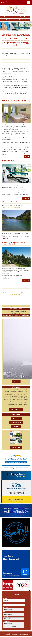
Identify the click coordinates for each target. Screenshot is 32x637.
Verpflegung (6, 621)
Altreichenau (16, 418)
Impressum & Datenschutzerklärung (20, 634)
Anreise (5, 598)
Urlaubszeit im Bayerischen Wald (12, 202)
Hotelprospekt (16, 447)
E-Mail (22, 17)
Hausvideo (16, 426)
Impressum (7, 17)
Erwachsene (6, 607)
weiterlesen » (6, 238)
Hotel (27, 156)
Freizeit (26, 280)
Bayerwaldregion (16, 422)
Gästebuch (22, 19)
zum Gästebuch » (16, 409)
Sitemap (7, 19)
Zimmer (5, 616)
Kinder (5, 612)
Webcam (16, 381)
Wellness (26, 198)
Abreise (5, 602)
